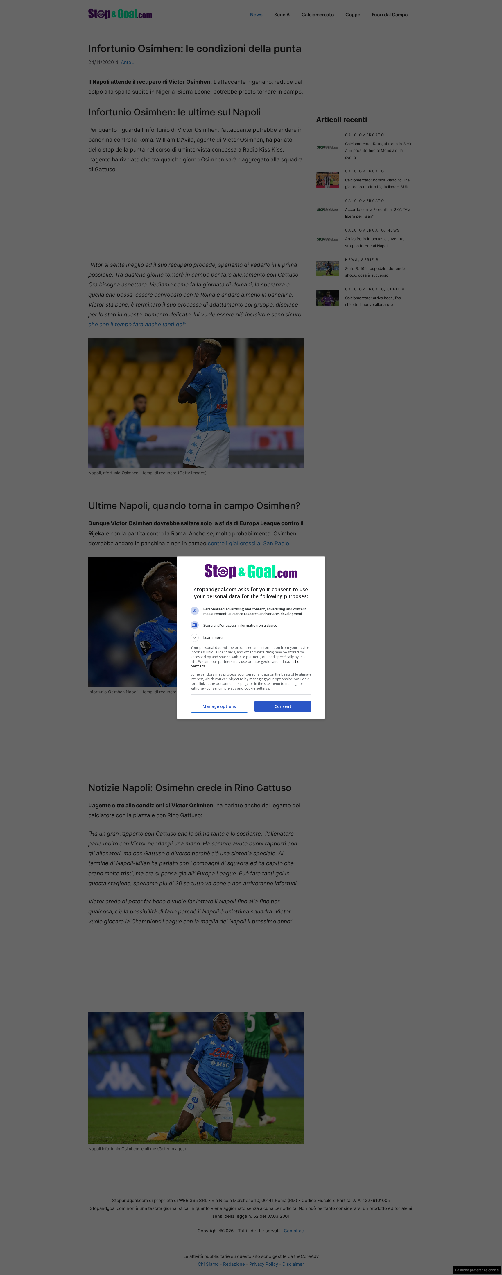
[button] (251, 638)
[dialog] (251, 637)
